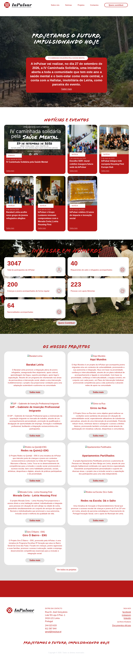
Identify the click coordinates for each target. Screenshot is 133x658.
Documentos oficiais (121, 625)
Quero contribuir (116, 5)
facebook (126, 612)
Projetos (81, 5)
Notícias (68, 5)
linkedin (127, 618)
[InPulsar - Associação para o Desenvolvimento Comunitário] (23, 5)
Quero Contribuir (66, 323)
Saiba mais (34, 392)
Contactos (94, 5)
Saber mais (66, 89)
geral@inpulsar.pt (53, 632)
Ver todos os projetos (66, 570)
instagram (126, 615)
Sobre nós (55, 5)
